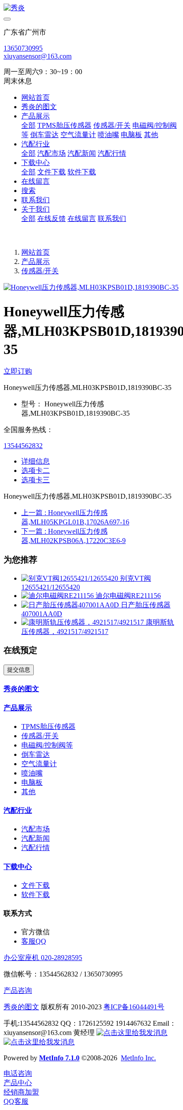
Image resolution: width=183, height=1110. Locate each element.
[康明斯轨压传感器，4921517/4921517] (83, 622)
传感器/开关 (40, 271)
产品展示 (35, 261)
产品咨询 (18, 990)
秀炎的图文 (21, 1007)
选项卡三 (35, 480)
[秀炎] (91, 8)
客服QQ (33, 941)
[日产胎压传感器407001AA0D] (71, 605)
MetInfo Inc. (138, 1058)
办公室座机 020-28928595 (43, 957)
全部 (28, 125)
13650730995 (23, 48)
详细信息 (35, 461)
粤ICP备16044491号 (133, 1007)
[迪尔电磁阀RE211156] (58, 595)
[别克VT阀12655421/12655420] (70, 578)
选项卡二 (35, 470)
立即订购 (18, 371)
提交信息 (18, 669)
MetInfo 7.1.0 (59, 1058)
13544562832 (23, 445)
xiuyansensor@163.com (38, 56)
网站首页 (35, 97)
